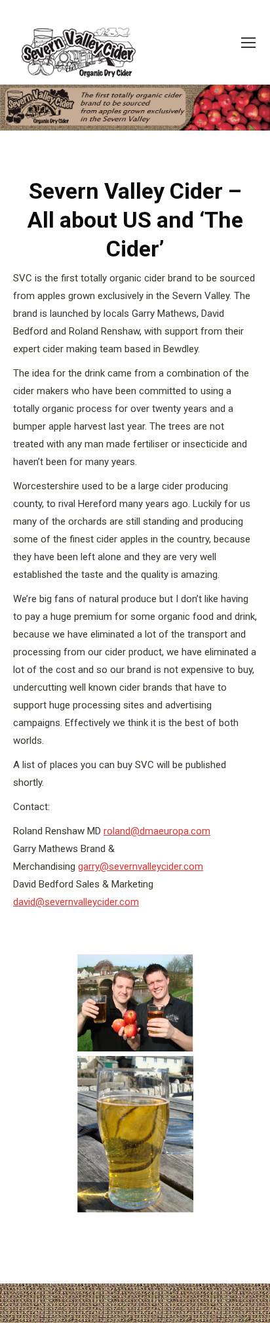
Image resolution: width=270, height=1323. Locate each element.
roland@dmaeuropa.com (157, 831)
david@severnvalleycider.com (76, 902)
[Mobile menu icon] (248, 42)
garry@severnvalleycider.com (140, 866)
